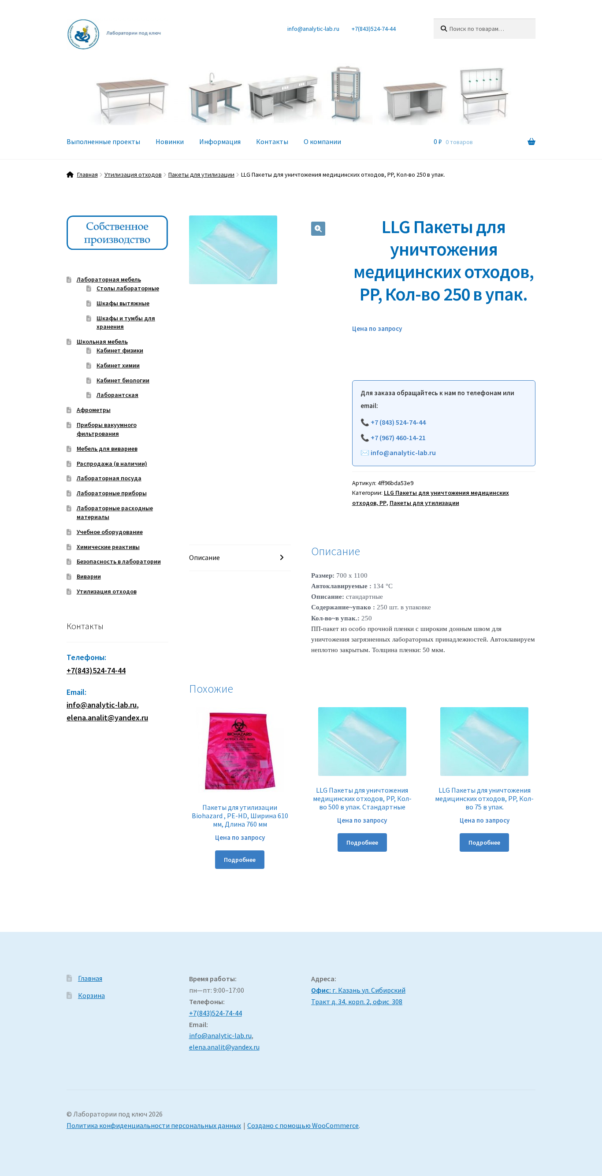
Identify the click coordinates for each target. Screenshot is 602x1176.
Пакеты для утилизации (201, 174)
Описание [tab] (204, 557)
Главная (87, 174)
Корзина (91, 995)
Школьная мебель (102, 341)
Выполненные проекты (103, 141)
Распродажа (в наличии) (112, 463)
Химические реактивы (108, 547)
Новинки (170, 141)
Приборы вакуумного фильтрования (107, 429)
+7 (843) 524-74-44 (398, 422)
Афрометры (94, 410)
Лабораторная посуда (109, 478)
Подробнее (240, 860)
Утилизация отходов (133, 174)
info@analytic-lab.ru (313, 29)
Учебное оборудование (110, 532)
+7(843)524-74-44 (374, 29)
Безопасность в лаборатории (119, 561)
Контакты (272, 141)
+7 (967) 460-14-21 (398, 437)
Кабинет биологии (123, 380)
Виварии (89, 576)
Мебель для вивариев (107, 449)
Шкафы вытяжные (123, 303)
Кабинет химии (118, 365)
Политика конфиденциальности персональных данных (154, 1125)
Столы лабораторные (128, 288)
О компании (322, 141)
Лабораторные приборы (112, 493)
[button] (318, 229)
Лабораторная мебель (109, 279)
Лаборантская (117, 395)
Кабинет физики (120, 350)
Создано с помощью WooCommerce (303, 1125)
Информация (220, 141)
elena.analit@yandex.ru (224, 1046)
